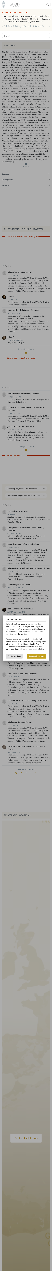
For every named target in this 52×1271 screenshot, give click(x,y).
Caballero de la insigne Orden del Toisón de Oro (24, 26)
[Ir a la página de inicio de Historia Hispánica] (12, 4)
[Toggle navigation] (47, 5)
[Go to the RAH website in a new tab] (3, 4)
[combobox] (26, 35)
